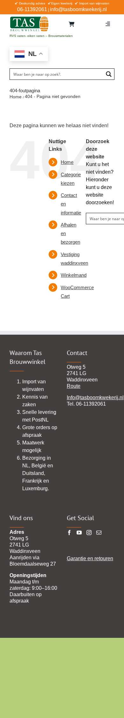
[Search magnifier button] (108, 74)
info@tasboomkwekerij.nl (78, 9)
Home (67, 162)
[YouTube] (79, 532)
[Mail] (98, 532)
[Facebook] (69, 532)
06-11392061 (32, 9)
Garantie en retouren (90, 558)
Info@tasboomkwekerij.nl (95, 397)
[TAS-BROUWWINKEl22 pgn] (29, 17)
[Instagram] (89, 532)
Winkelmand (73, 275)
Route (73, 386)
